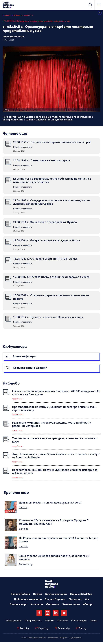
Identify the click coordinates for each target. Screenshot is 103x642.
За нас (94, 620)
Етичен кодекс (79, 620)
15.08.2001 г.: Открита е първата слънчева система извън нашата (51, 297)
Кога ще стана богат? (29, 367)
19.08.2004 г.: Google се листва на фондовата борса (46, 240)
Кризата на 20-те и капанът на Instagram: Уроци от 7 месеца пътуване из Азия (53, 522)
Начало (7, 15)
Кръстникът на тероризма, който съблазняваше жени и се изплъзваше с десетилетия (52, 180)
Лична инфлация (24, 356)
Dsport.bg (43, 628)
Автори (88, 604)
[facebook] (39, 613)
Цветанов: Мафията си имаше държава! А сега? (50, 502)
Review (37, 594)
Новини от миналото (23, 15)
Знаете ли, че (71, 604)
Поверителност (33, 620)
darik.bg (23, 507)
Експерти (75, 599)
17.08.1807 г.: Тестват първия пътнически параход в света (51, 277)
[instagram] (47, 613)
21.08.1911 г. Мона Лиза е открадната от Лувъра (45, 222)
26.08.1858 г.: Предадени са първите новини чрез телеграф (52, 142)
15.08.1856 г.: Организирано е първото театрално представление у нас (37, 21)
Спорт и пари (18, 604)
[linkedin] (55, 613)
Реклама (49, 620)
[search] (90, 5)
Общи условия (13, 620)
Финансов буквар (81, 594)
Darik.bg (24, 628)
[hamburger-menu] (98, 5)
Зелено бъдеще (55, 599)
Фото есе (52, 604)
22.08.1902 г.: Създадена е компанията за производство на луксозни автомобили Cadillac (51, 202)
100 (87, 599)
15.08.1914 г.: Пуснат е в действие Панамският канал (48, 317)
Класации (37, 604)
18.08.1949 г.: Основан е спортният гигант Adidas (45, 258)
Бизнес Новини (20, 594)
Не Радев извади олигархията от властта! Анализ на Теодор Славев (58, 539)
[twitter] (64, 613)
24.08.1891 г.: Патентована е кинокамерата (41, 160)
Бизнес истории (56, 594)
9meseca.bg (26, 564)
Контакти (62, 620)
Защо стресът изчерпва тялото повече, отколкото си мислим (54, 557)
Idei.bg (82, 628)
